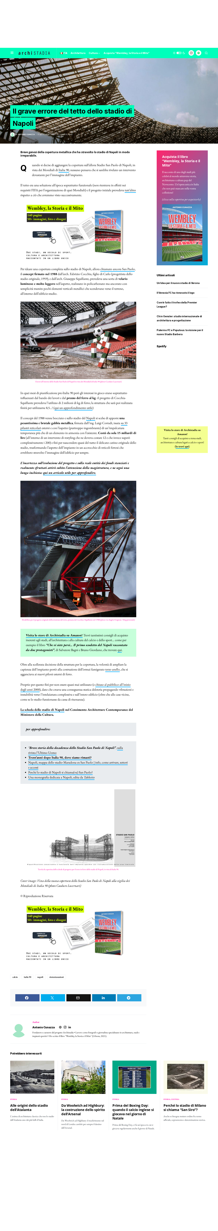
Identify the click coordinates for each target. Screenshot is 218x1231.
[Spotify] (198, 53)
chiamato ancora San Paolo (117, 269)
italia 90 (27, 976)
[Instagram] (191, 53)
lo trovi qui (182, 446)
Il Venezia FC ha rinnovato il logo (175, 292)
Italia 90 (64, 170)
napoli (40, 976)
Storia (15, 100)
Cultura (175, 1099)
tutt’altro (130, 190)
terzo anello (112, 669)
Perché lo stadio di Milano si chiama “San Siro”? (185, 1107)
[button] (12, 53)
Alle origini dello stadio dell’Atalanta (29, 1107)
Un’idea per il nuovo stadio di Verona (178, 283)
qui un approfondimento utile (73, 408)
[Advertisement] (109, 24)
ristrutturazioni (56, 976)
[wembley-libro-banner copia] (78, 232)
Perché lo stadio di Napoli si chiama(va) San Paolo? (60, 772)
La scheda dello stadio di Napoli (42, 710)
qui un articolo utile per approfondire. (69, 473)
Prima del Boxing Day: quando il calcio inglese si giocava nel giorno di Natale (133, 1112)
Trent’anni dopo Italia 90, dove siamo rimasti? (60, 757)
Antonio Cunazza (43, 1027)
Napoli (90, 418)
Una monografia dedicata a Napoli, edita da (61, 777)
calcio (15, 976)
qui (120, 650)
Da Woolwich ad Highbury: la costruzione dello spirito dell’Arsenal (83, 1109)
